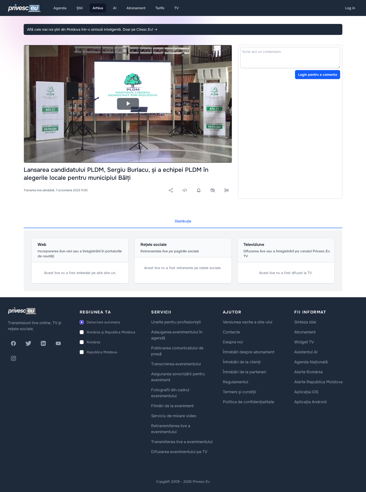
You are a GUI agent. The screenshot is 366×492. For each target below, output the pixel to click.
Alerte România (308, 372)
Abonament (135, 8)
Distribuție (183, 221)
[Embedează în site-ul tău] (184, 190)
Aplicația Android (310, 401)
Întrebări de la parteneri (244, 372)
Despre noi (233, 342)
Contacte (231, 332)
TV (176, 8)
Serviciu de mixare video (173, 415)
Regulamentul (235, 382)
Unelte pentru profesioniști (176, 322)
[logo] (22, 310)
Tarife (159, 8)
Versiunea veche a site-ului (247, 322)
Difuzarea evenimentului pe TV (179, 451)
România (93, 342)
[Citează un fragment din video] (226, 190)
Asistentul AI (305, 352)
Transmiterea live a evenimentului (182, 441)
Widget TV (304, 342)
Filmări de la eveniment (172, 405)
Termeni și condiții (239, 391)
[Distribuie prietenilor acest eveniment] (170, 190)
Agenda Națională (311, 362)
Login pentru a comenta (317, 74)
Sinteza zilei (305, 322)
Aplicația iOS (306, 391)
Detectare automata (103, 322)
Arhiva (98, 8)
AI (115, 8)
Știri (79, 8)
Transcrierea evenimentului (176, 364)
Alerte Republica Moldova (318, 382)
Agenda (60, 8)
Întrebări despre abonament (248, 352)
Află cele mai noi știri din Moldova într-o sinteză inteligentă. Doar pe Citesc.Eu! (92, 29)
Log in (350, 8)
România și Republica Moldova (111, 332)
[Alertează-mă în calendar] (198, 190)
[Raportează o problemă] (212, 190)
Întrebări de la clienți (242, 362)
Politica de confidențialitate (248, 401)
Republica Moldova (102, 352)
